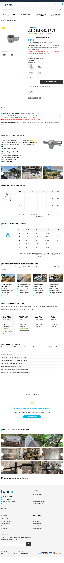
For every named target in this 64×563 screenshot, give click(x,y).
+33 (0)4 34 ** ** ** (7, 498)
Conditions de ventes (37, 499)
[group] (13, 39)
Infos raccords (4, 519)
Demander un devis (45, 86)
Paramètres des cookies (8, 503)
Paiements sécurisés (38, 496)
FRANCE (5, 508)
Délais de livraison (37, 528)
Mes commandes (37, 523)
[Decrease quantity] (29, 82)
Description (4, 108)
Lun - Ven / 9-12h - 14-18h (9, 501)
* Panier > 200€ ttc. (24, 330)
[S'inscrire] (28, 544)
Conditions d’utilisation (38, 503)
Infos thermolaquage (6, 521)
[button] (2, 4)
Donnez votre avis (32, 416)
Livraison (35, 42)
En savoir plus (51, 90)
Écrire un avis (45, 37)
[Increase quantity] (37, 82)
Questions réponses (6, 526)
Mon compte (36, 521)
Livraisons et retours (37, 526)
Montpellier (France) (7, 496)
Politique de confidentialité (39, 501)
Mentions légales (37, 494)
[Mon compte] (55, 4)
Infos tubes (4, 528)
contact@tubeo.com (7, 499)
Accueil (3, 20)
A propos (35, 519)
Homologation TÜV (5, 523)
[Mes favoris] (58, 4)
